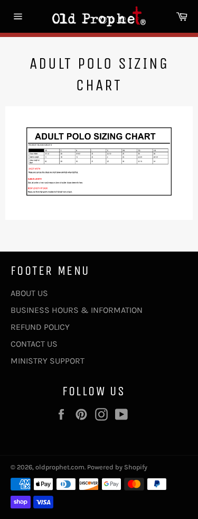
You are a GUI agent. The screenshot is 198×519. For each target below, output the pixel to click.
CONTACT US (34, 344)
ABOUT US (29, 293)
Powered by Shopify (117, 467)
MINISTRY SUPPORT (47, 361)
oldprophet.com (59, 467)
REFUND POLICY (40, 327)
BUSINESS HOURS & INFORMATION (77, 310)
